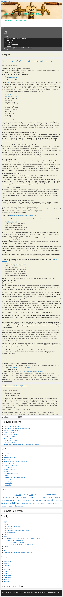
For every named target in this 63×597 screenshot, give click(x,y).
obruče (13, 500)
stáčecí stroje (35, 503)
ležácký (51, 497)
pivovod (28, 379)
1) (35, 121)
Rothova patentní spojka (14, 385)
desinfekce (28, 375)
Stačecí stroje (10, 40)
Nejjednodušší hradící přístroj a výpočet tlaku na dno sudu (21, 444)
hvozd (10, 497)
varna (51, 503)
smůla (23, 503)
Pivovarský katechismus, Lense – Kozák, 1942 (23, 216)
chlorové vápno (20, 375)
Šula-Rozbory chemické (31, 373)
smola (19, 503)
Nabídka (9, 46)
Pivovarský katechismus (18, 373)
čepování (11, 506)
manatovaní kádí (41, 377)
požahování (34, 379)
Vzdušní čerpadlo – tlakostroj (16, 542)
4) (36, 248)
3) (23, 177)
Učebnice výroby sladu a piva (13, 479)
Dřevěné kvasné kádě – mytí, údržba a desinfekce (27, 61)
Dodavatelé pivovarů (12, 412)
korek (21, 497)
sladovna (8, 503)
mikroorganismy (6, 379)
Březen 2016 (7, 577)
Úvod (5, 31)
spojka (44, 414)
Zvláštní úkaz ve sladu (10, 440)
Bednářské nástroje (9, 442)
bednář (18, 494)
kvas (11, 414)
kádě (20, 377)
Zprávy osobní (8, 483)
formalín (4, 377)
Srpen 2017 (7, 569)
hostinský (4, 497)
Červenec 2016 (8, 573)
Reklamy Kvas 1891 (34, 412)
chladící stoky (25, 495)
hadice (14, 377)
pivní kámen (21, 379)
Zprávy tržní (7, 485)
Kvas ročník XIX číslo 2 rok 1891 (23, 414)
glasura (9, 377)
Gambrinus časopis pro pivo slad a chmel (16, 461)
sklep (60, 500)
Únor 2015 (7, 581)
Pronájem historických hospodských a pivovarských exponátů (22, 538)
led (48, 497)
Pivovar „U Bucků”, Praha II (12, 426)
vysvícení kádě (53, 379)
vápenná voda (45, 379)
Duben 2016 (7, 575)
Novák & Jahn (8, 500)
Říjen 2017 (7, 565)
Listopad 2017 (8, 563)
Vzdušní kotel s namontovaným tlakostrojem (20, 544)
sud (42, 502)
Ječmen (15, 497)
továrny (8, 82)
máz (54, 497)
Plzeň (36, 500)
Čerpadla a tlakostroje (12, 44)
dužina (35, 495)
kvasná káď (29, 377)
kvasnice (24, 497)
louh (34, 377)
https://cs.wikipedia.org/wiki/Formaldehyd (20, 367)
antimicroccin (52, 373)
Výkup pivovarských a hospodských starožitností (18, 48)
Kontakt (6, 35)
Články (6, 50)
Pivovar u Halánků (9, 432)
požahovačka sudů (44, 500)
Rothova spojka (36, 414)
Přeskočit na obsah (6, 1)
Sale (5, 548)
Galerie (6, 37)
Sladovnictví (7, 471)
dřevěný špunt (43, 494)
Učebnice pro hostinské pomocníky (14, 477)
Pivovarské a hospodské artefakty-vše (16, 38)
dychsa (38, 494)
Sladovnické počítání (10, 469)
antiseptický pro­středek (8, 375)
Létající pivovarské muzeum (26, 13)
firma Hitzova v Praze (19, 219)
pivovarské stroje (30, 500)
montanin (14, 379)
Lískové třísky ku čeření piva (12, 430)
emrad (47, 375)
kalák (24, 377)
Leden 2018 (7, 561)
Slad (3, 502)
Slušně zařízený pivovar (11, 434)
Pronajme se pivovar (10, 436)
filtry (57, 494)
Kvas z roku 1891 (24, 412)
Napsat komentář (7, 381)
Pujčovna (6, 546)
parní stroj (17, 500)
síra (39, 379)
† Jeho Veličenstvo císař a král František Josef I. (18, 428)
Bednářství (9, 42)
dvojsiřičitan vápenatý (38, 375)
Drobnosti (7, 459)
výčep (54, 503)
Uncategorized (8, 481)
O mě (5, 33)
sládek (14, 503)
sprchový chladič (27, 503)
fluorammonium (54, 375)
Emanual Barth (51, 495)
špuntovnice (19, 506)
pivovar (23, 500)
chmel (31, 495)
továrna (48, 414)
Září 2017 (7, 567)
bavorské (13, 495)
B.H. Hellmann (7, 494)
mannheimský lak (52, 377)
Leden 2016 (7, 579)
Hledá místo (7, 438)
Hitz (17, 377)
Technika (41, 373)
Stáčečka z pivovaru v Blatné (15, 540)
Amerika (2, 494)
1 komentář (54, 414)
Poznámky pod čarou (8, 360)
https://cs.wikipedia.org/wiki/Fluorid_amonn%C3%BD (28, 371)
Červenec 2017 (8, 571)
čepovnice (6, 506)
